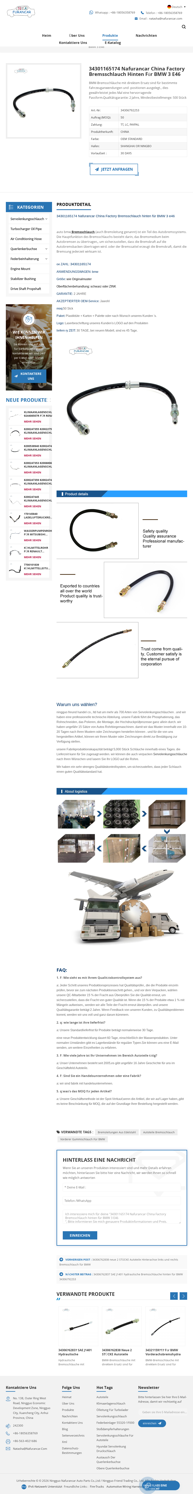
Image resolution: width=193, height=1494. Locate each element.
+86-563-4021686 (25, 1441)
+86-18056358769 (122, 12)
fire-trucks (97, 1486)
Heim (46, 35)
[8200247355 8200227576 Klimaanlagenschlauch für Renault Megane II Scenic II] (15, 433)
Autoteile (102, 1397)
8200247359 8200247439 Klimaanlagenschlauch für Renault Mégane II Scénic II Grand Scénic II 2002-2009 (42, 481)
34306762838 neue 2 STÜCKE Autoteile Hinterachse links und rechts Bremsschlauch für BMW (119, 1352)
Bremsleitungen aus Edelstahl (117, 1132)
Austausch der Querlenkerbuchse (108, 1459)
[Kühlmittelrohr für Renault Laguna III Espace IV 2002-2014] (15, 552)
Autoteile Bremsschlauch (159, 1132)
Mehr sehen (32, 421)
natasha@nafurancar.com (165, 18)
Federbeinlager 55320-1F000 (115, 1422)
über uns (68, 1403)
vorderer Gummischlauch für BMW (82, 1139)
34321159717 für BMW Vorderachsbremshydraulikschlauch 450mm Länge (163, 1352)
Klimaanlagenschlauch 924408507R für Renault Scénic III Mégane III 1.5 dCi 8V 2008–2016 (42, 413)
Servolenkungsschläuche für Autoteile (114, 1438)
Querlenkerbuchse (24, 249)
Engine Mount (20, 269)
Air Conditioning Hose (26, 239)
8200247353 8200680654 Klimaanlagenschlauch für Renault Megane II (42, 464)
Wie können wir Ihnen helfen (29, 335)
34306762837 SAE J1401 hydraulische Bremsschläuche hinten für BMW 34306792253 (75, 1352)
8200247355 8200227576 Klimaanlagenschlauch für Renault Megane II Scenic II (42, 430)
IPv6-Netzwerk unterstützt (45, 1486)
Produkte (110, 35)
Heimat (66, 1397)
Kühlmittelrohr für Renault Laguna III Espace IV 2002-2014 (36, 549)
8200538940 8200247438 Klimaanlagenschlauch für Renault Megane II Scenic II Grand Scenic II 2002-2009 (42, 447)
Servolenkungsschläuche (169, 754)
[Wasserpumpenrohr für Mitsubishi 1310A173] (15, 535)
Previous (174, 1296)
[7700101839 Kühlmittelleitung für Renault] (15, 569)
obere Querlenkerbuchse (112, 1468)
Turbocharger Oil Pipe (26, 229)
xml (64, 1442)
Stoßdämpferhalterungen (112, 1429)
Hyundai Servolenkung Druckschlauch (111, 1448)
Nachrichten (146, 35)
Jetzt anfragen (116, 169)
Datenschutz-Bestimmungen (72, 1450)
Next (183, 1296)
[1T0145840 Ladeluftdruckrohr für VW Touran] (15, 518)
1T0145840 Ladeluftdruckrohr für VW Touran (39, 515)
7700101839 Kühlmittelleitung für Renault (38, 566)
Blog (65, 1429)
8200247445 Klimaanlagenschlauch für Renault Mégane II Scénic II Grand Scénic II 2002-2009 (42, 498)
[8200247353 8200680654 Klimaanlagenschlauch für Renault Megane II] (15, 467)
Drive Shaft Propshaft (26, 289)
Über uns (77, 35)
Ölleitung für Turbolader (112, 1410)
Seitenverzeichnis (73, 1435)
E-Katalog (113, 42)
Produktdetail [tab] (74, 204)
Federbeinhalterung (25, 259)
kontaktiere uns (73, 42)
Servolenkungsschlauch (27, 219)
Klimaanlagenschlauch (110, 1403)
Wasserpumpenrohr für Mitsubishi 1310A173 (39, 532)
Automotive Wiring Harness (124, 1486)
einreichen (80, 1235)
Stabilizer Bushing (23, 279)
